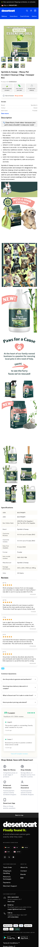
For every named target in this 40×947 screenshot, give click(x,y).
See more (5, 113)
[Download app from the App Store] (23, 938)
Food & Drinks (24, 16)
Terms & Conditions (11, 943)
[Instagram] (5, 857)
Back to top (19, 815)
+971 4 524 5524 (13, 917)
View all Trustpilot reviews (19, 754)
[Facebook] (13, 857)
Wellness (4, 16)
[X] (9, 857)
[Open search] (27, 10)
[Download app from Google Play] (9, 938)
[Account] (31, 10)
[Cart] (35, 10)
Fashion (34, 16)
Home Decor (14, 16)
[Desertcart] (8, 11)
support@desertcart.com (17, 909)
